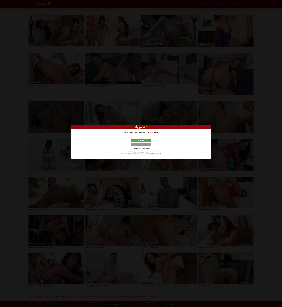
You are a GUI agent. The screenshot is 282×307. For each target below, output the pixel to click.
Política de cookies (152, 153)
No (141, 144)
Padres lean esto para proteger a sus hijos (141, 148)
